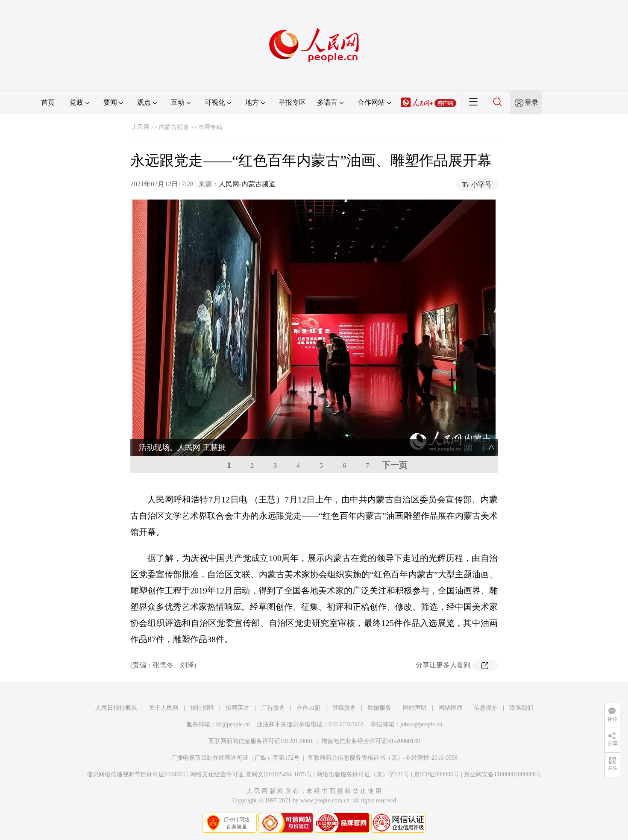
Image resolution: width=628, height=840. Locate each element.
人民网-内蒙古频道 (247, 184)
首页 (48, 102)
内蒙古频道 (174, 127)
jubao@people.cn (421, 724)
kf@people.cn (233, 724)
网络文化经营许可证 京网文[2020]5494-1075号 (251, 774)
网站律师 (450, 708)
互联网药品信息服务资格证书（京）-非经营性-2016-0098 (383, 758)
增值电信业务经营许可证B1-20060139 (370, 741)
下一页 (395, 465)
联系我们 (521, 708)
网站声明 (415, 708)
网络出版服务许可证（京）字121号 (363, 774)
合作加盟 (308, 708)
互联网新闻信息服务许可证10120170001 (260, 741)
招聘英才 (237, 708)
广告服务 (273, 708)
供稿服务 (344, 708)
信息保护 (486, 708)
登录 (531, 102)
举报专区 (292, 102)
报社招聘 (202, 708)
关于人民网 (164, 708)
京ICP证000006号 (436, 774)
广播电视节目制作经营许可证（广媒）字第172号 (235, 758)
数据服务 (379, 708)
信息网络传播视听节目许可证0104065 (136, 774)
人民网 (141, 127)
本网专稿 (210, 127)
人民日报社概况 (116, 708)
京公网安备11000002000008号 (503, 774)
